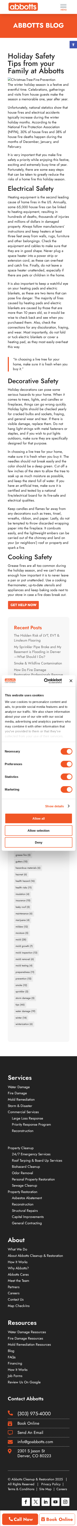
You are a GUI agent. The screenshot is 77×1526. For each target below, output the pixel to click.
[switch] (66, 764)
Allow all (38, 818)
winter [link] (21, 1018)
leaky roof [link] (23, 907)
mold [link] (21, 939)
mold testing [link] (24, 965)
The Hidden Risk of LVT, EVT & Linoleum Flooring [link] (36, 638)
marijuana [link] (23, 920)
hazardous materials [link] (28, 868)
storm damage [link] (25, 998)
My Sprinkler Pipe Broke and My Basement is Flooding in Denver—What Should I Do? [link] (37, 651)
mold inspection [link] (26, 952)
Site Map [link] (45, 1489)
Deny (38, 842)
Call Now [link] (23, 1519)
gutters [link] (22, 861)
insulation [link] (22, 894)
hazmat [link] (21, 874)
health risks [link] (24, 887)
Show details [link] (54, 806)
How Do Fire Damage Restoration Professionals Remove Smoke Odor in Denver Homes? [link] (38, 674)
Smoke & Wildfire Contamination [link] (38, 663)
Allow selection (38, 830)
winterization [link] (24, 1024)
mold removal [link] (25, 959)
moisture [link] (22, 933)
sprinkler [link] (22, 991)
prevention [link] (23, 978)
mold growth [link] (24, 946)
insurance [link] (23, 900)
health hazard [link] (25, 881)
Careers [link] (61, 1489)
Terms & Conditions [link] (21, 1489)
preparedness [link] (25, 972)
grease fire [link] (23, 855)
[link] (73, 44)
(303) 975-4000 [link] (34, 1413)
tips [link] (20, 1004)
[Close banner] (70, 680)
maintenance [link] (24, 913)
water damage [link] (25, 1011)
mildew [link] (22, 926)
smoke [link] (21, 985)
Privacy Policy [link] (51, 1484)
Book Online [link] (59, 1519)
